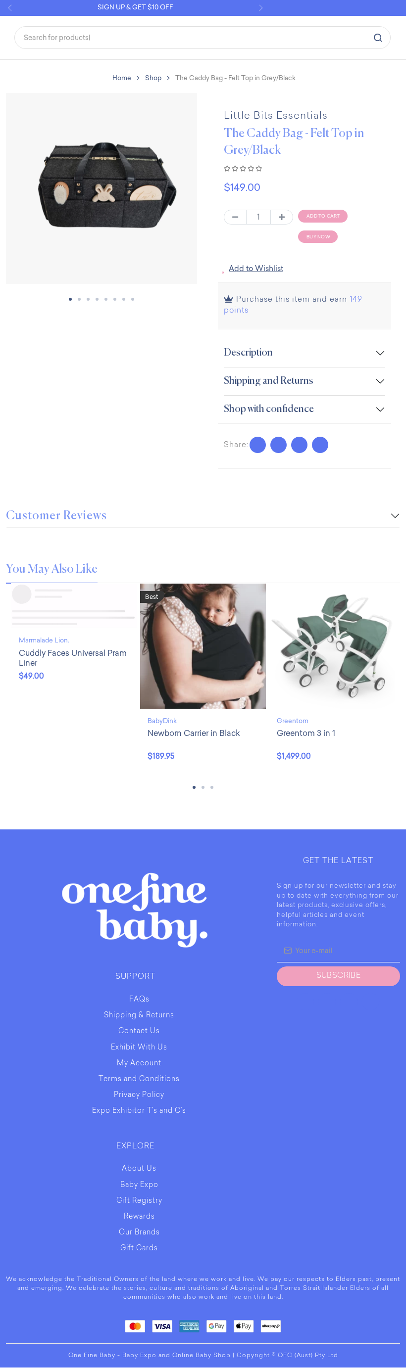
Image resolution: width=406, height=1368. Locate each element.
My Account (139, 1064)
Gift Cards (139, 1249)
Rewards (139, 1217)
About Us (139, 1169)
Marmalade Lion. (44, 640)
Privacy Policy (139, 1096)
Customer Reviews (56, 516)
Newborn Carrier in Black (194, 733)
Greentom (292, 721)
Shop (153, 78)
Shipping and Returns (268, 381)
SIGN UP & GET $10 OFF (135, 7)
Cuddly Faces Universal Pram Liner (73, 658)
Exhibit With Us (139, 1048)
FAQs (139, 1000)
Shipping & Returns (139, 1016)
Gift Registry (139, 1201)
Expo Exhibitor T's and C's (139, 1111)
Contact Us (139, 1032)
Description (248, 353)
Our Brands (139, 1233)
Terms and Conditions (139, 1080)
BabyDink (162, 721)
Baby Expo (139, 1186)
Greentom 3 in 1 (306, 733)
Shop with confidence (269, 410)
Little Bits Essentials (276, 116)
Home (121, 78)
